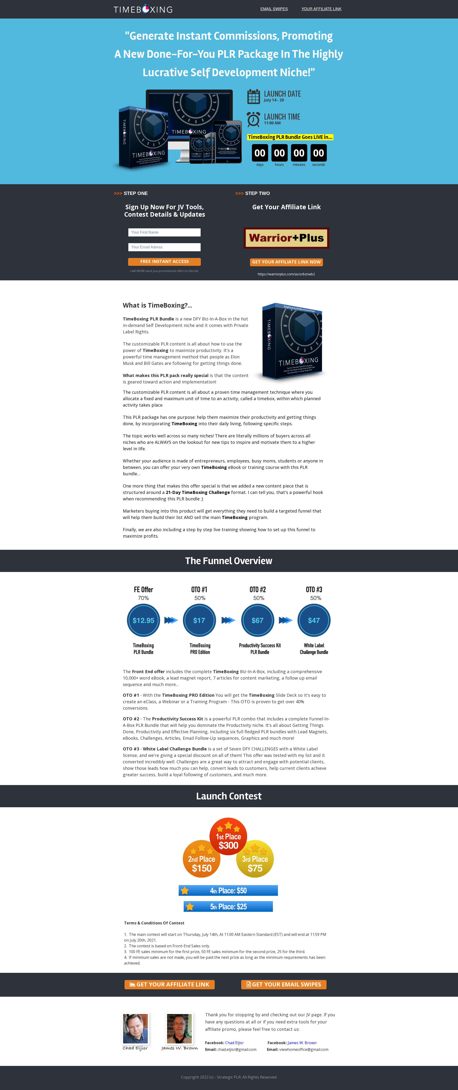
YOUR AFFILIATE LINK (322, 8)
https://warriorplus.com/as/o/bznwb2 (286, 274)
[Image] (286, 237)
